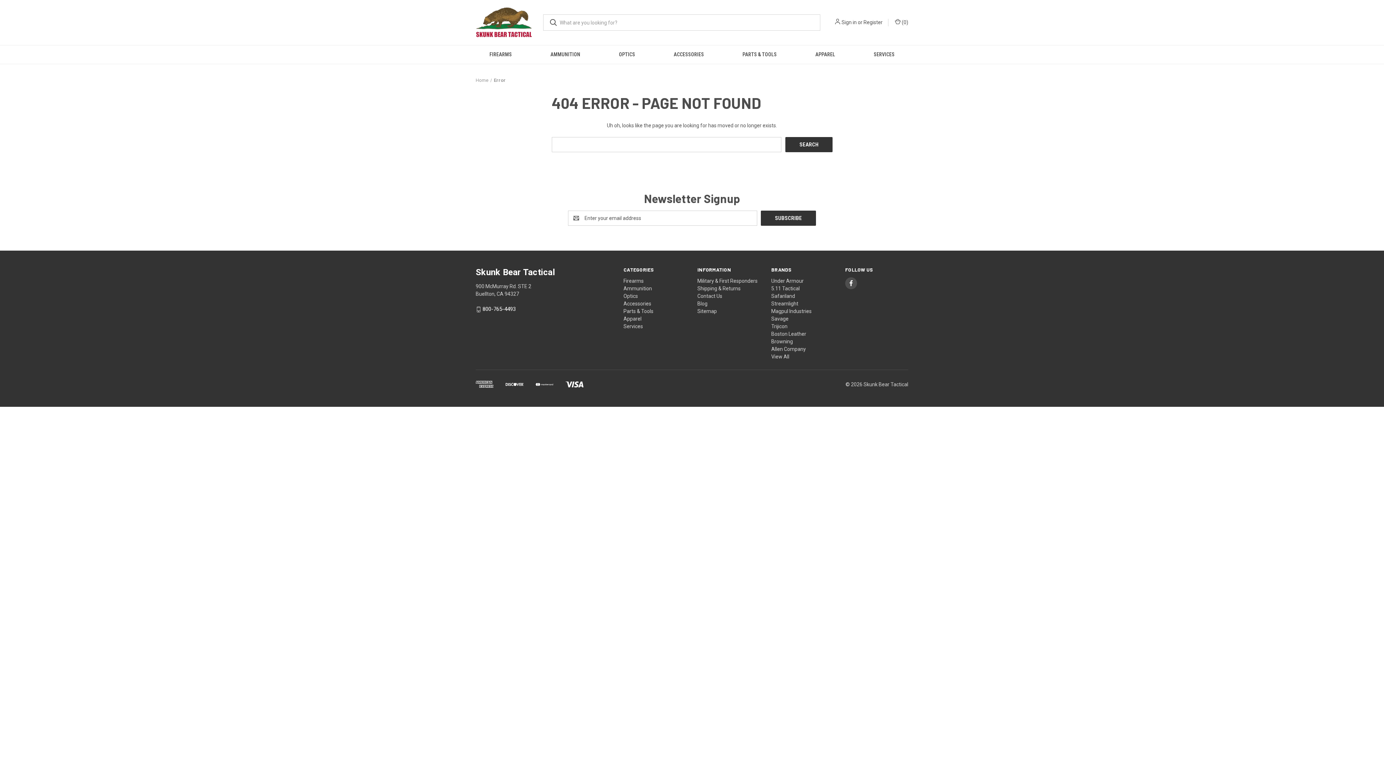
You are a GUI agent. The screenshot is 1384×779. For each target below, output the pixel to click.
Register (873, 22)
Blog (702, 304)
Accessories (689, 54)
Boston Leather (788, 334)
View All (780, 357)
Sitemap (707, 311)
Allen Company (788, 349)
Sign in (849, 22)
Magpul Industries (791, 311)
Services (884, 54)
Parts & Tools (759, 54)
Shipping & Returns (719, 288)
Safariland (783, 296)
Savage (780, 319)
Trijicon (779, 326)
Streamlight (784, 304)
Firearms (500, 54)
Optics (627, 54)
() (904, 22)
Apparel (825, 54)
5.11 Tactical (785, 288)
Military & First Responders (727, 281)
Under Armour (787, 281)
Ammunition (565, 54)
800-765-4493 (499, 309)
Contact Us (709, 296)
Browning (782, 341)
